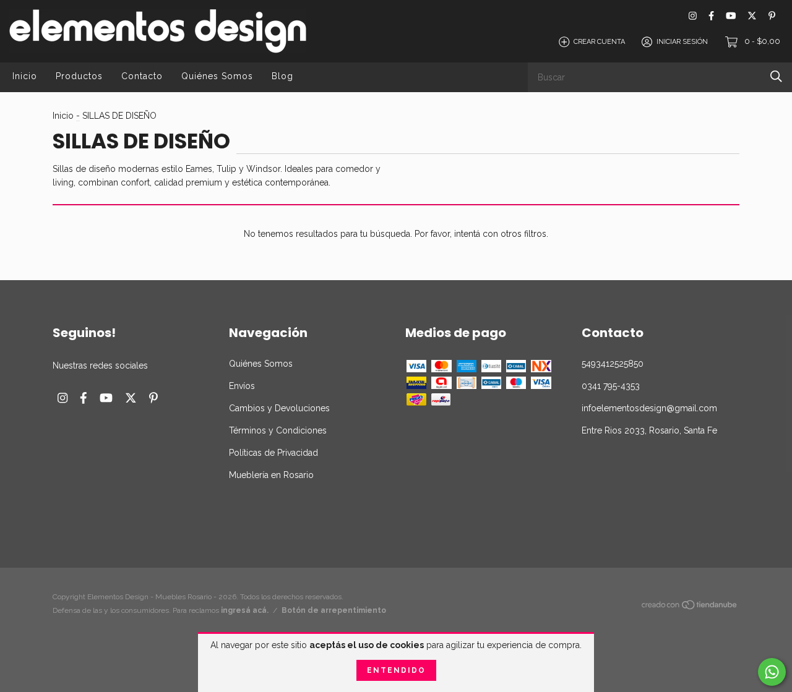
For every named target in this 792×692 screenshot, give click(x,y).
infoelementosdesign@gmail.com (649, 408)
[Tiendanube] (689, 607)
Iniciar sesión (682, 42)
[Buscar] (776, 76)
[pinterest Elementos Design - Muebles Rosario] (772, 15)
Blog (282, 76)
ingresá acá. (245, 610)
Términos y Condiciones (278, 430)
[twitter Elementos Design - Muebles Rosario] (752, 15)
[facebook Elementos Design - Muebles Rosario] (711, 15)
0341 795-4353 (611, 386)
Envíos (242, 386)
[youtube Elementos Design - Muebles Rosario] (731, 15)
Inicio (24, 76)
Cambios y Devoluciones (279, 408)
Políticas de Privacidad (273, 453)
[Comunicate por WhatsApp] (772, 672)
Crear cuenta (599, 42)
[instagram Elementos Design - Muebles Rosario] (693, 15)
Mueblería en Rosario (271, 475)
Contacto (142, 76)
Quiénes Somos (217, 76)
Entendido (396, 670)
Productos (79, 76)
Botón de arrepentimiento (334, 610)
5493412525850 (613, 364)
